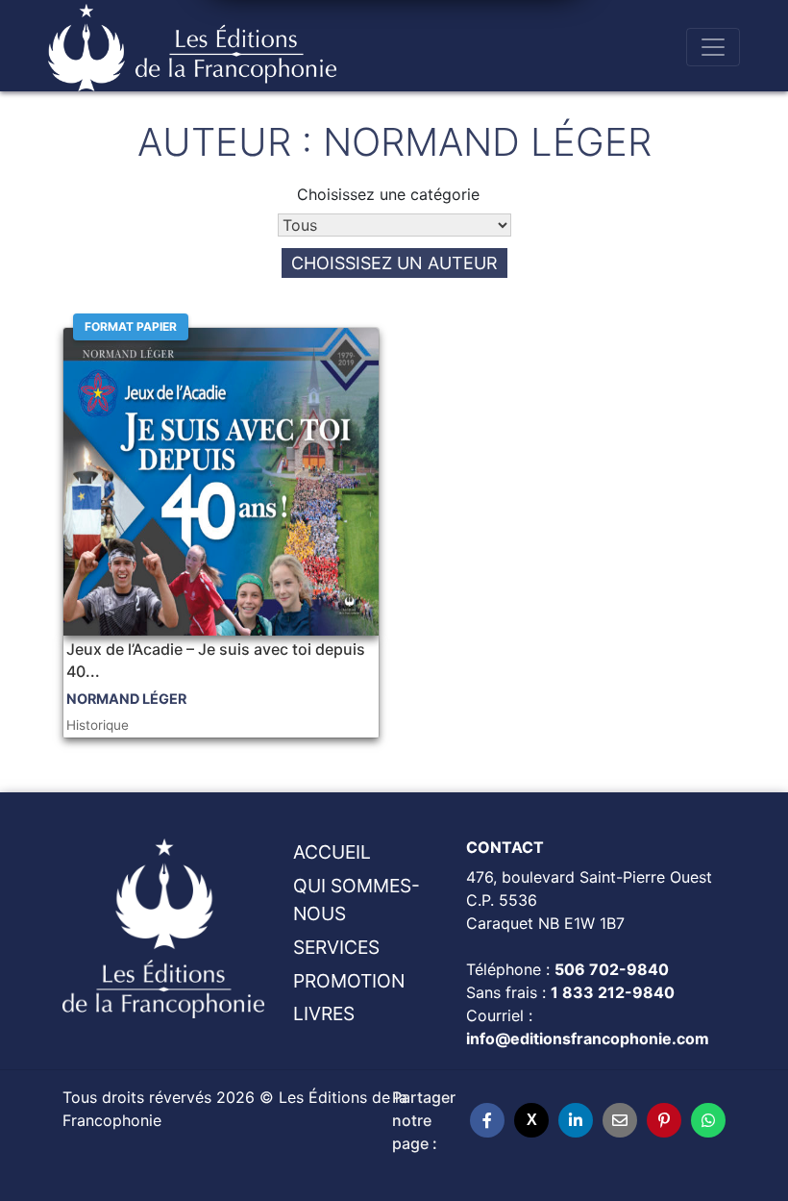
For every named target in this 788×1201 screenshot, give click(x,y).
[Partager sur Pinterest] (664, 1120)
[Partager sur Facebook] (487, 1120)
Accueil (332, 851)
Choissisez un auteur (394, 263)
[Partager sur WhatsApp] (708, 1120)
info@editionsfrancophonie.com (587, 1038)
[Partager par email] (620, 1120)
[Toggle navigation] (713, 47)
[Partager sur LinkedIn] (575, 1120)
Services (336, 947)
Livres (324, 1013)
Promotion (349, 980)
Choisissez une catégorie (388, 194)
